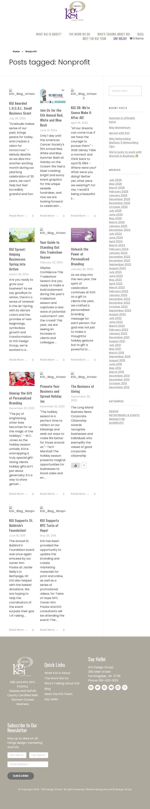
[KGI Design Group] (75, 11)
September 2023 (120, 264)
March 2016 (116, 372)
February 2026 (118, 191)
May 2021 (115, 349)
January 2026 (118, 195)
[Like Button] (75, 465)
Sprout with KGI (119, 133)
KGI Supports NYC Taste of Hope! (49, 525)
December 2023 (119, 257)
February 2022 (118, 329)
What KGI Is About (57, 673)
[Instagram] (125, 687)
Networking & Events (124, 415)
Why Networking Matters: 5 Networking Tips (123, 142)
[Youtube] (111, 687)
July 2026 (115, 180)
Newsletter (117, 419)
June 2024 (116, 237)
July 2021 (115, 345)
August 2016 (117, 360)
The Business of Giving (82, 389)
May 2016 (115, 368)
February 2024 (118, 249)
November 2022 (119, 303)
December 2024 (119, 230)
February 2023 (118, 291)
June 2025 (116, 214)
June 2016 (115, 364)
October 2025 (118, 207)
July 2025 (115, 211)
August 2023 (117, 268)
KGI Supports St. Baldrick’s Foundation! (21, 525)
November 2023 (119, 260)
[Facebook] (91, 687)
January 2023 (118, 295)
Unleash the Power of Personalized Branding (80, 256)
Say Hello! (51, 699)
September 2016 (119, 356)
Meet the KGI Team (58, 694)
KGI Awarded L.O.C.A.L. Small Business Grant (20, 108)
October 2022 (118, 306)
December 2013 (119, 379)
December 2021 (119, 337)
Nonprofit (116, 423)
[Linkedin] (118, 687)
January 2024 (118, 253)
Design (113, 411)
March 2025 (117, 222)
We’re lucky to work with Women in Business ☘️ (125, 154)
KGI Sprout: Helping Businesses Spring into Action (17, 259)
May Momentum (119, 127)
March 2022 (117, 326)
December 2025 (119, 199)
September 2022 (120, 310)
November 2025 (119, 203)
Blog (47, 689)
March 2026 (117, 188)
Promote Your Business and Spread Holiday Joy (50, 393)
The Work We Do (56, 678)
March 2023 (117, 287)
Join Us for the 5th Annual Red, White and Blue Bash (51, 117)
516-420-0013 (108, 680)
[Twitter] (97, 687)
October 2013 (118, 383)
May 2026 (115, 184)
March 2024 (117, 245)
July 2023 (115, 272)
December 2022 (119, 299)
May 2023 (115, 280)
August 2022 (117, 314)
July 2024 (115, 234)
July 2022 (115, 318)
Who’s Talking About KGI (62, 683)
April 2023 (115, 283)
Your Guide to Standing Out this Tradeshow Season (51, 249)
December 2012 (119, 387)
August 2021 (117, 341)
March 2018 (116, 353)
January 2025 (118, 226)
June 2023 (116, 276)
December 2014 (119, 376)
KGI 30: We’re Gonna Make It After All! (81, 112)
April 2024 (116, 241)
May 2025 (115, 218)
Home (16, 51)
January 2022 (118, 333)
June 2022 (116, 322)
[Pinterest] (104, 687)
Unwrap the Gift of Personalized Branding (20, 397)
